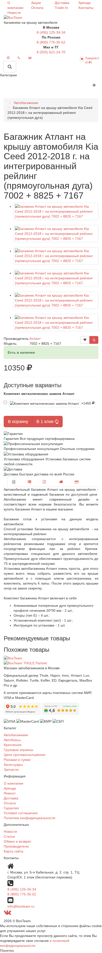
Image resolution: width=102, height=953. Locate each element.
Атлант (35, 339)
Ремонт (10, 793)
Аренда (84, 3)
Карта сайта (13, 851)
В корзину (18, 421)
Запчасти (11, 769)
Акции (36, 3)
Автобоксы (12, 740)
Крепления (13, 745)
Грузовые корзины (18, 750)
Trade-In (61, 8)
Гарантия (11, 808)
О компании (13, 783)
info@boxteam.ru (20, 906)
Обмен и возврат (17, 841)
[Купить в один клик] (93, 340)
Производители (16, 846)
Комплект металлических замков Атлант (39, 394)
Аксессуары (13, 765)
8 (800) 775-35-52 (51, 42)
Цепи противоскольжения (24, 755)
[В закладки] (85, 340)
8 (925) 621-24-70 (51, 52)
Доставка (62, 3)
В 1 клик (45, 421)
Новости (14, 13)
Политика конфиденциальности (29, 818)
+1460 (86, 403)
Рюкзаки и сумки (17, 760)
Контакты (85, 8)
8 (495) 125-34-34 (51, 32)
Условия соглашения (21, 813)
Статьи (9, 836)
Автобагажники (16, 735)
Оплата (37, 8)
